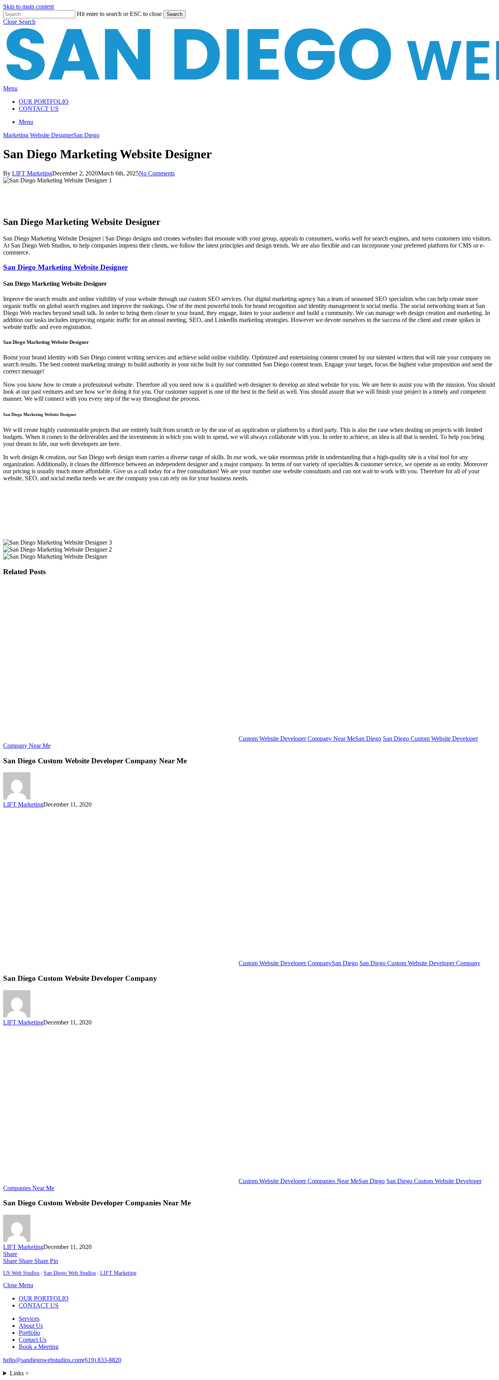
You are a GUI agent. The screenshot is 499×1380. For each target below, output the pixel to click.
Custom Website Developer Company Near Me (297, 738)
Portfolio (29, 1332)
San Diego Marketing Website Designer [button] (65, 267)
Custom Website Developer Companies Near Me (299, 1181)
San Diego (86, 135)
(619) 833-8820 (102, 1360)
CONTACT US (38, 1305)
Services (29, 1318)
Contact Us (32, 1339)
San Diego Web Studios (70, 1273)
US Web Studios (21, 1273)
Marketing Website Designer (38, 135)
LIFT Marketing (32, 173)
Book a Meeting (38, 1346)
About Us (31, 1325)
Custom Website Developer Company (285, 963)
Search (174, 14)
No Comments (157, 173)
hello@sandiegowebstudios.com (43, 1360)
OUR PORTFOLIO (44, 1298)
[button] (19, 21)
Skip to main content (28, 6)
